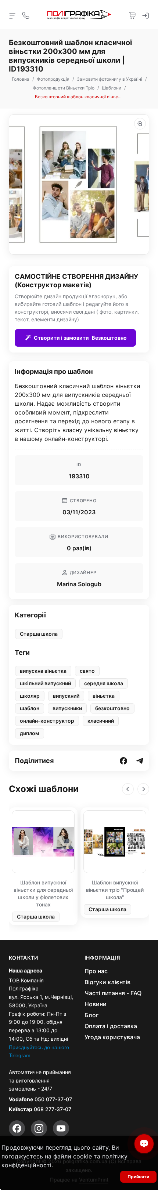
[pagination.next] (143, 789)
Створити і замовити (80, 338)
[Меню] (12, 15)
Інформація (103, 958)
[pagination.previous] (128, 789)
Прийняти (138, 1176)
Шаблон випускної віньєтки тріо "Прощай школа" (115, 889)
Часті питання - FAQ (113, 993)
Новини (96, 1004)
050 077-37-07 (53, 1099)
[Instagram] (39, 1128)
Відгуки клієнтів (107, 982)
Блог (91, 1015)
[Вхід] (145, 14)
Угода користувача (112, 1037)
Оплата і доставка (111, 1026)
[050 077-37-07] (25, 14)
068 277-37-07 (52, 1109)
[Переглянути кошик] (132, 14)
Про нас (96, 971)
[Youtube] (61, 1128)
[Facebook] (17, 1128)
